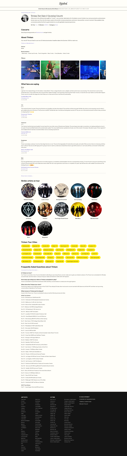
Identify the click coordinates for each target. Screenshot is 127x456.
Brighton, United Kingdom (69, 402)
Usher (22, 445)
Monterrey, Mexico (54, 434)
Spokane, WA (24, 169)
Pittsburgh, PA (49, 261)
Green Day (23, 433)
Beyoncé (22, 424)
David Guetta (38, 420)
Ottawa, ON (52, 420)
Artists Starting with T (26, 12)
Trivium (33, 12)
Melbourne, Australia (82, 257)
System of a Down (38, 415)
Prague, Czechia (67, 404)
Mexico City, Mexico (54, 431)
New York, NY (60, 250)
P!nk (22, 443)
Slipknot (37, 445)
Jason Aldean (38, 448)
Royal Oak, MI (60, 261)
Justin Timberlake (38, 408)
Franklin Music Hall (26, 96)
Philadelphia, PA (25, 98)
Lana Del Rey (37, 406)
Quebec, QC (52, 415)
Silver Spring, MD (95, 257)
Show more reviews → (27, 176)
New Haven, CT (64, 246)
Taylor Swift (23, 399)
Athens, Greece (67, 413)
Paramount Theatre (26, 114)
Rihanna (23, 422)
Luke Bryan (37, 440)
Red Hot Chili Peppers (25, 420)
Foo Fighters (37, 411)
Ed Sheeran (23, 411)
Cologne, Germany (68, 408)
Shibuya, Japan (67, 433)
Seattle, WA (24, 116)
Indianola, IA (52, 401)
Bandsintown (40, 32)
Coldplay (23, 408)
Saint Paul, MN (53, 404)
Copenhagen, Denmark (72, 261)
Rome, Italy (66, 420)
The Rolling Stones (38, 441)
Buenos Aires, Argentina (69, 440)
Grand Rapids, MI (40, 257)
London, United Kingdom (55, 438)
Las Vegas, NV (85, 253)
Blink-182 (37, 434)
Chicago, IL (50, 257)
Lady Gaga (23, 415)
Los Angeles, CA (26, 253)
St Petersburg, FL (38, 261)
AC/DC (36, 413)
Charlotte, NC (37, 253)
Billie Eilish (23, 438)
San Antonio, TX (25, 151)
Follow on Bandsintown (27, 43)
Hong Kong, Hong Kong (68, 431)
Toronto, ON (46, 246)
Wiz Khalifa (37, 450)
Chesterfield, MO (27, 250)
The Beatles (23, 425)
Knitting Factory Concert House (29, 167)
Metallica (23, 431)
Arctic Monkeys (38, 417)
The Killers (37, 431)
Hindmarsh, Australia (27, 257)
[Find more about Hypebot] (63, 3)
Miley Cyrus (37, 399)
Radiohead (37, 429)
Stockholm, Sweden (68, 425)
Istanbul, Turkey (67, 429)
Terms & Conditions (85, 401)
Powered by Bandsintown (87, 399)
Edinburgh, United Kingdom (55, 440)
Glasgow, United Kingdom (69, 401)
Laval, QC (94, 253)
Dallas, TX (54, 246)
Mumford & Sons (38, 425)
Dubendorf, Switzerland (69, 427)
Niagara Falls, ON (53, 425)
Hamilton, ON (53, 411)
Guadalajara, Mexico (54, 433)
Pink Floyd (37, 418)
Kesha (36, 436)
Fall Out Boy (37, 422)
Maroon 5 (23, 410)
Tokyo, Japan (66, 434)
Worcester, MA (48, 253)
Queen (22, 450)
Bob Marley (37, 447)
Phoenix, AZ (60, 257)
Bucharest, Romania (68, 424)
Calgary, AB (52, 413)
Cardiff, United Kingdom (55, 436)
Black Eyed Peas (38, 438)
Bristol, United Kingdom (55, 441)
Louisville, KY (91, 250)
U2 (21, 429)
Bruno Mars (23, 402)
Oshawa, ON (52, 418)
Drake (22, 404)
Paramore (23, 447)
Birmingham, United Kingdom (70, 399)
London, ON (52, 417)
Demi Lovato (37, 427)
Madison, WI (37, 250)
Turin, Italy (66, 418)
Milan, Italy (66, 417)
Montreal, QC (53, 427)
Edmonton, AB (53, 429)
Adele (22, 413)
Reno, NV (83, 246)
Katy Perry (23, 406)
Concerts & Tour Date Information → (30, 270)
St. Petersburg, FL (53, 408)
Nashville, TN (24, 133)
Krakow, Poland (67, 422)
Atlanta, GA (66, 253)
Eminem (23, 401)
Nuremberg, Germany (68, 410)
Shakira (36, 433)
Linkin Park (23, 418)
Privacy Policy (83, 404)
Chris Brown (37, 404)
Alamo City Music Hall (27, 149)
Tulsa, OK (57, 253)
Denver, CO (75, 253)
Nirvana (37, 410)
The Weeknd (23, 427)
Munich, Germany (68, 411)
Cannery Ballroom (26, 132)
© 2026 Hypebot (84, 397)
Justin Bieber (23, 417)
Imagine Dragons (24, 434)
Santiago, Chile (67, 441)
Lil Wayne (37, 402)
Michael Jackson (24, 440)
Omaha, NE (74, 246)
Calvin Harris (38, 443)
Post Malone (37, 401)
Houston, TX (92, 246)
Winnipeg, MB (53, 410)
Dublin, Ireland (67, 415)
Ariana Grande (24, 436)
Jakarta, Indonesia (68, 436)
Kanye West (23, 448)
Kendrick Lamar (24, 441)
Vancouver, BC (70, 257)
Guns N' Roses (38, 424)
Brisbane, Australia (48, 250)
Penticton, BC (26, 246)
